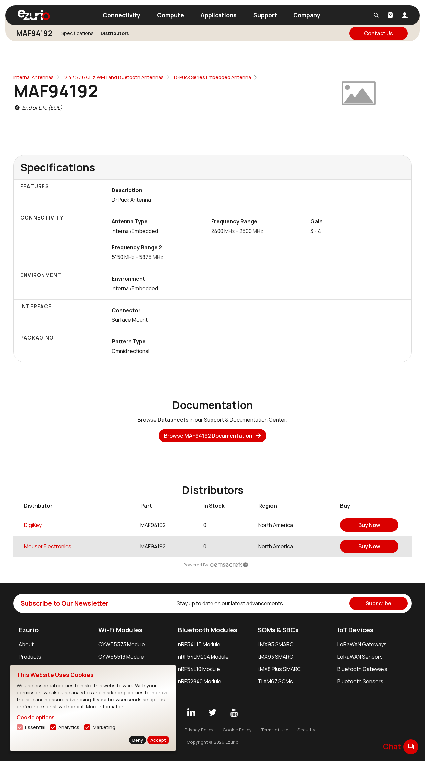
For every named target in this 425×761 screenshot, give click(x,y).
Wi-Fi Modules (120, 630)
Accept (158, 740)
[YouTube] (234, 712)
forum (411, 746)
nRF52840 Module (199, 681)
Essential (35, 727)
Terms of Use (274, 730)
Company (306, 15)
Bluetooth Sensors (360, 681)
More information (105, 706)
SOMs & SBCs (278, 630)
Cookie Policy (237, 730)
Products (30, 656)
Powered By (195, 565)
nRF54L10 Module (199, 669)
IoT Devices (355, 630)
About (26, 644)
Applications (218, 15)
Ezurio (29, 630)
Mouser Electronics (47, 546)
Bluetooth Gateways (362, 669)
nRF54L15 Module (199, 644)
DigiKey (33, 525)
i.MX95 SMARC (276, 644)
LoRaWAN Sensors (360, 656)
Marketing (104, 727)
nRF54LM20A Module (203, 656)
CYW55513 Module (121, 656)
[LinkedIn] (191, 712)
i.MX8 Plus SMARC (279, 669)
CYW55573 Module (121, 644)
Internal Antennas (33, 77)
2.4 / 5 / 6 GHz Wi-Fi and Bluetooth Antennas (114, 77)
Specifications (77, 33)
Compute (170, 15)
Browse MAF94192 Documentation (208, 435)
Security (306, 730)
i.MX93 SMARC (275, 656)
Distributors (115, 33)
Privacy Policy (199, 730)
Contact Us (378, 33)
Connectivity (121, 15)
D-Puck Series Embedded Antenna (212, 77)
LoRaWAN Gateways (362, 644)
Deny (137, 740)
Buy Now (369, 525)
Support (265, 15)
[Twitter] (212, 712)
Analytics (68, 727)
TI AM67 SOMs (275, 681)
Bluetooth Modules (207, 630)
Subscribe (378, 603)
